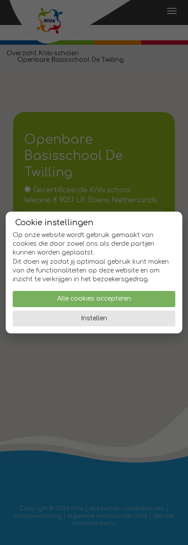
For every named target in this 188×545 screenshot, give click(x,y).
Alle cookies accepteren (94, 298)
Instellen (94, 318)
